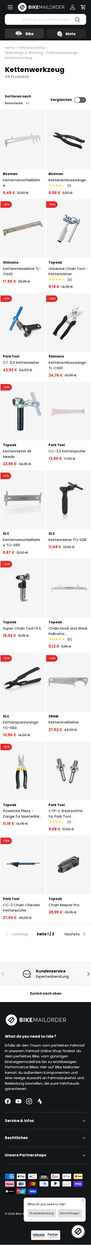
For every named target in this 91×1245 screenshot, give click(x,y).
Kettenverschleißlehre (21, 182)
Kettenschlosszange (67, 180)
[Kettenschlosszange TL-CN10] (68, 322)
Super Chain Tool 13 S (22, 628)
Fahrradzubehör (31, 47)
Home (10, 47)
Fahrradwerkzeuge (62, 52)
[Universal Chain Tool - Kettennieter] (68, 228)
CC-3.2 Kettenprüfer (67, 451)
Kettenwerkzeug (18, 57)
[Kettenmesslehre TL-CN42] (22, 228)
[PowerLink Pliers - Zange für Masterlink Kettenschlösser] (22, 770)
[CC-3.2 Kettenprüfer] (68, 411)
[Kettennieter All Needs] (22, 411)
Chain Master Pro (64, 904)
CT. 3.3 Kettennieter (21, 362)
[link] (18, 934)
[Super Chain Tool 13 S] (22, 588)
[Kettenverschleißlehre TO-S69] (22, 499)
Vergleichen (61, 100)
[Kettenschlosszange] (68, 139)
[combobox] (45, 19)
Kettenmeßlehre (64, 722)
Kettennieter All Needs (17, 454)
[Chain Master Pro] (68, 864)
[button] (83, 7)
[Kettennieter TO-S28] (68, 499)
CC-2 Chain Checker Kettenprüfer (21, 907)
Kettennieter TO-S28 (67, 539)
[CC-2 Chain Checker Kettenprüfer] (22, 864)
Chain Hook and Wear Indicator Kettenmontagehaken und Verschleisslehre (68, 631)
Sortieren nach (18, 96)
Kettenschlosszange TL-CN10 (67, 365)
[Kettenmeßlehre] (68, 682)
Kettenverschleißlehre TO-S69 (21, 542)
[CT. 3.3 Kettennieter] (22, 322)
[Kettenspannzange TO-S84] (22, 682)
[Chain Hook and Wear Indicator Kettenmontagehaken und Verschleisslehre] (68, 588)
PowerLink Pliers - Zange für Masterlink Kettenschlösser (21, 813)
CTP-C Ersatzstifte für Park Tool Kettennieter (66, 813)
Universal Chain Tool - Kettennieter (68, 271)
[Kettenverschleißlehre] (22, 139)
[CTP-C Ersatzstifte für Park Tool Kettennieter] (68, 770)
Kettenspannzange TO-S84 (20, 725)
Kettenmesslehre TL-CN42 (22, 271)
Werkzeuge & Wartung (24, 52)
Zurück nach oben (45, 993)
